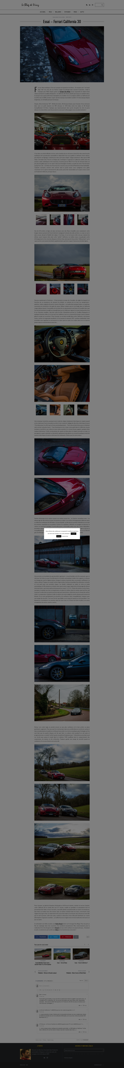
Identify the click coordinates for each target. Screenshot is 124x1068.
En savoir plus (64, 536)
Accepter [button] (73, 533)
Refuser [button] (58, 536)
